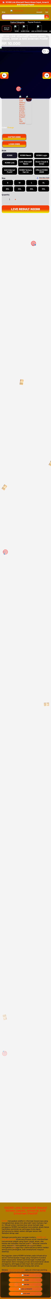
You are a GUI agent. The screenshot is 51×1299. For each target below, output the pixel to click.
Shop (3, 12)
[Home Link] (17, 11)
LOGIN (26, 1279)
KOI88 (4, 1221)
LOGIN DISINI (14, 144)
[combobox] (23, 17)
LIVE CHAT (26, 1294)
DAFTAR (26, 1284)
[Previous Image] (4, 75)
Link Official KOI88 (16, 1270)
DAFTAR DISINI (14, 137)
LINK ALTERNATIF (26, 1289)
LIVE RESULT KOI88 (25, 209)
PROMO (26, 1274)
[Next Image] (46, 75)
